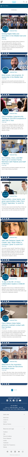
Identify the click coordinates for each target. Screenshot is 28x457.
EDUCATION (4, 17)
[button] (5, 6)
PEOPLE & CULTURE (6, 182)
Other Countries (21, 409)
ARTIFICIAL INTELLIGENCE (7, 58)
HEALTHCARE (5, 141)
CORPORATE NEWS (6, 99)
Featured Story (13, 30)
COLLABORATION (6, 265)
